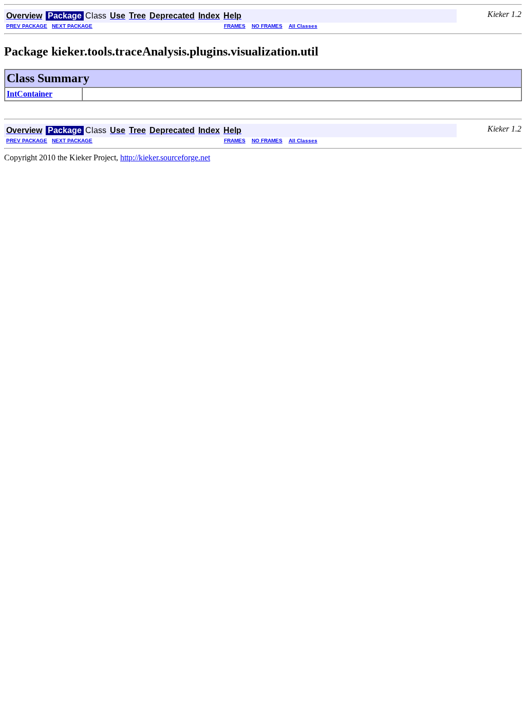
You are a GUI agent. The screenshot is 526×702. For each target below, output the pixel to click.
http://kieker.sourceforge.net (165, 157)
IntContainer (29, 93)
